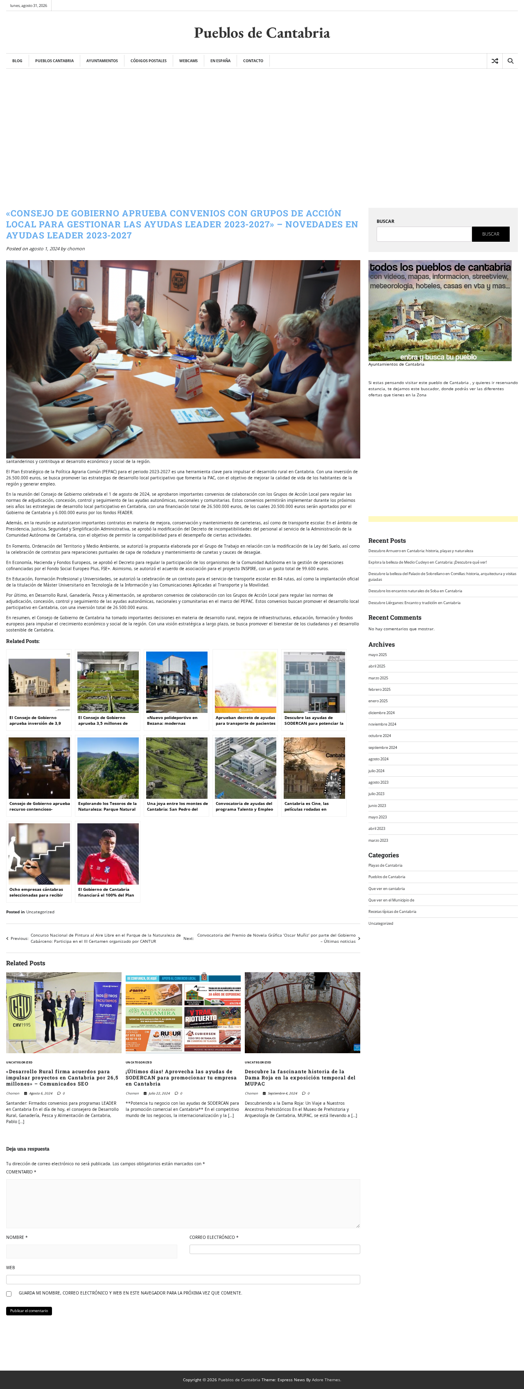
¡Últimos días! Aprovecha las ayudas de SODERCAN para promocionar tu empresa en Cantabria (181, 1077)
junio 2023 (377, 805)
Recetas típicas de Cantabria (392, 911)
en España (220, 60)
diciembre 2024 (381, 712)
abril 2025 (376, 666)
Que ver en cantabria (386, 888)
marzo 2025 (378, 677)
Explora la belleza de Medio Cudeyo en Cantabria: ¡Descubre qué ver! (427, 562)
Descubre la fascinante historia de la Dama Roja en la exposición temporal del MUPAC (300, 1077)
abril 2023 (376, 828)
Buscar (385, 221)
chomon (76, 248)
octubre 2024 (379, 735)
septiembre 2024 (382, 747)
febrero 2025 (379, 689)
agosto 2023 (378, 782)
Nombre (17, 1237)
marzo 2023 (378, 840)
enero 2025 (378, 700)
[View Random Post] (494, 61)
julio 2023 (376, 793)
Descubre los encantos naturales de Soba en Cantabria (415, 590)
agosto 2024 (378, 759)
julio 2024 (376, 770)
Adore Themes (326, 1379)
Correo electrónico (214, 1237)
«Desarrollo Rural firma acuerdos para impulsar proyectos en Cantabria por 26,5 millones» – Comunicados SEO (62, 1077)
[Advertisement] (262, 130)
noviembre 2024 (382, 724)
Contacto (253, 60)
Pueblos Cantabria (54, 60)
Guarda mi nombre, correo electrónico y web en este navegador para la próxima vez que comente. (130, 1293)
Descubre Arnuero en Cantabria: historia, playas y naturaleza (420, 550)
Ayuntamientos (102, 60)
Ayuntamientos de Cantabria (396, 364)
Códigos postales (149, 60)
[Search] (510, 61)
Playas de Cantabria (385, 865)
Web (10, 1267)
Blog (17, 60)
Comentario (21, 1172)
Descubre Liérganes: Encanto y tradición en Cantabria (414, 602)
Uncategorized (40, 912)
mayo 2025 (377, 654)
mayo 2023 (377, 817)
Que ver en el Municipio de (391, 900)
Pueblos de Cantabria (262, 32)
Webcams (188, 60)
